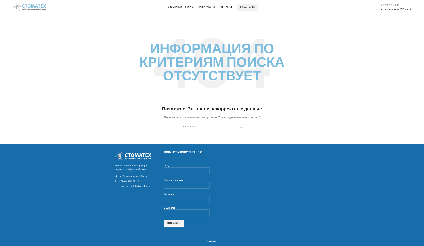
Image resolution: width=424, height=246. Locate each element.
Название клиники (174, 180)
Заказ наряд (247, 7)
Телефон (169, 194)
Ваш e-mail (169, 207)
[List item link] (136, 181)
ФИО (166, 165)
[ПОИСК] (241, 126)
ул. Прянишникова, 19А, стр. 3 (395, 8)
